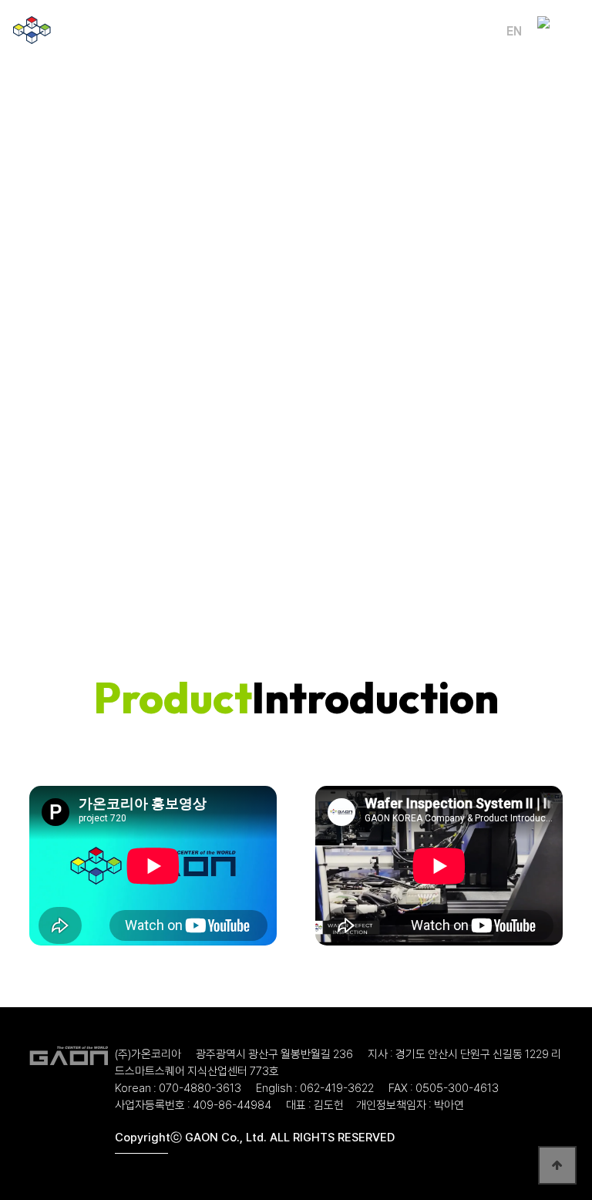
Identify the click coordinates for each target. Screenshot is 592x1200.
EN (514, 31)
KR (483, 31)
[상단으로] (557, 1165)
